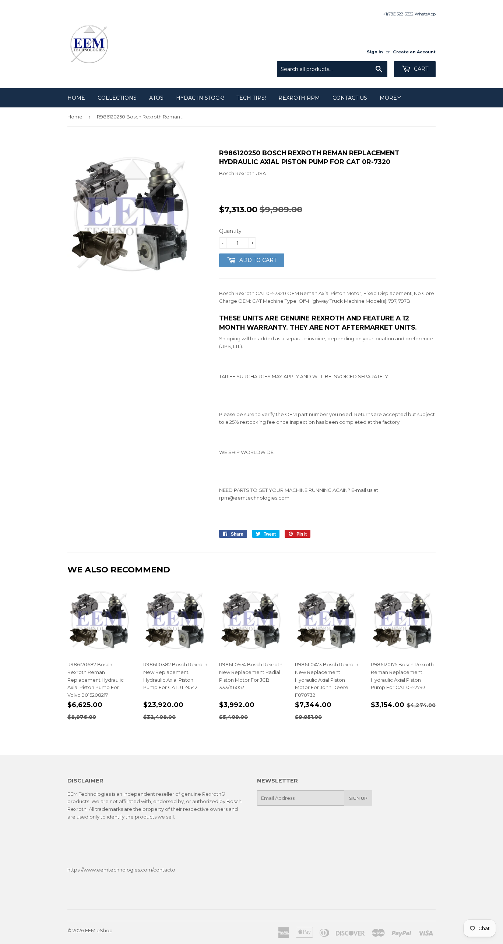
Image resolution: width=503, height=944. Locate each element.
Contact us (350, 98)
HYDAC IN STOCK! (200, 98)
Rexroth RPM (299, 98)
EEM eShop (99, 930)
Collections (117, 98)
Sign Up (358, 798)
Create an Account (414, 51)
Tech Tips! (251, 98)
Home (76, 98)
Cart (420, 68)
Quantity (230, 231)
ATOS (156, 98)
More (388, 98)
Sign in (375, 51)
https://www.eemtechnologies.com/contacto (121, 870)
